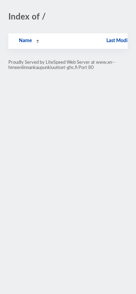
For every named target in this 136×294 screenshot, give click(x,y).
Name (25, 40)
